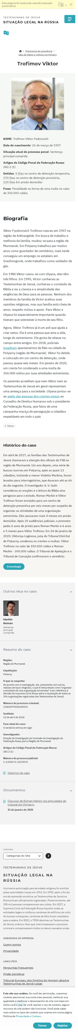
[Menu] (69, 19)
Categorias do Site (18, 855)
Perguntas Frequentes (18, 967)
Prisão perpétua (13, 974)
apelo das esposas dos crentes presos (33, 396)
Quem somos (12, 944)
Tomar (42, 1025)
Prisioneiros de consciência (38, 51)
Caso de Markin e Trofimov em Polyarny (38, 54)
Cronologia (14, 566)
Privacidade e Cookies (28, 1016)
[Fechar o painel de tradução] (71, 4)
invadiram (10, 348)
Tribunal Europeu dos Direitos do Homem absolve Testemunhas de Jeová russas (36, 982)
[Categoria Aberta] (48, 856)
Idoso (10, 425)
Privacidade (11, 951)
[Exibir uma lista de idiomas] (62, 4)
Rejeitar (63, 1025)
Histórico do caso (19, 773)
